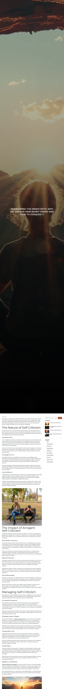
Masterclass (49, 450)
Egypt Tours (49, 446)
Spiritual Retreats (50, 461)
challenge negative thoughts (19, 619)
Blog (48, 441)
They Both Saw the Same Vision (55, 422)
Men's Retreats (49, 452)
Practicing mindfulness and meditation (9, 664)
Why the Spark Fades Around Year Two (56, 434)
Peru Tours (49, 457)
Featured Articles (50, 448)
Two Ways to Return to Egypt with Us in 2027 (55, 427)
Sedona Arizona (50, 459)
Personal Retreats (50, 455)
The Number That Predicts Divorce (56, 430)
